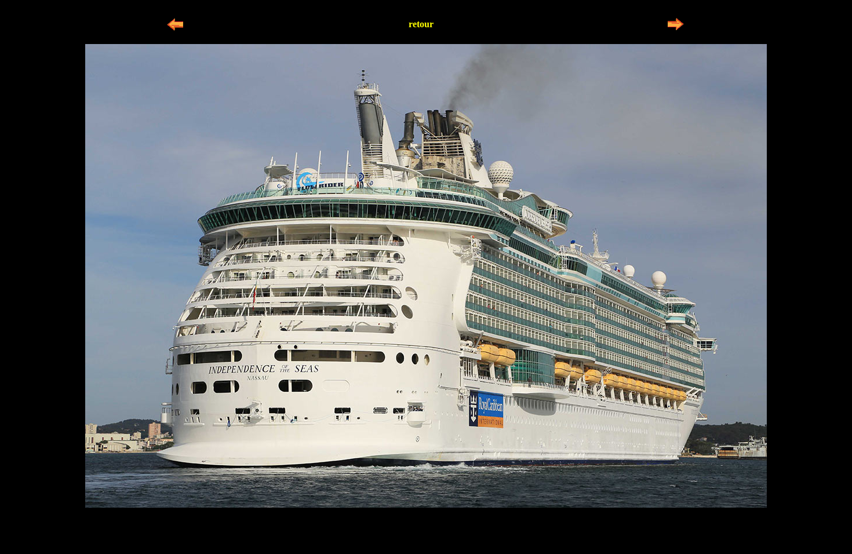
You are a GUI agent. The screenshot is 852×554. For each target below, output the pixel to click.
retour (421, 24)
